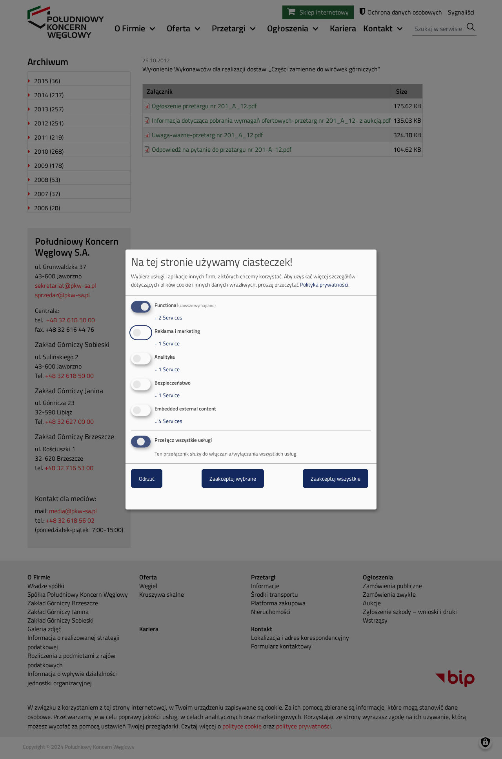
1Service (167, 343)
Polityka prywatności (324, 284)
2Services (168, 317)
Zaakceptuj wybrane (232, 478)
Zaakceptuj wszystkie (335, 478)
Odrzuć (147, 478)
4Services (168, 421)
